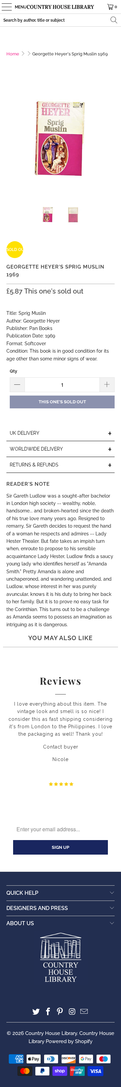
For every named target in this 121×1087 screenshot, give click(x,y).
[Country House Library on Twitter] (36, 1012)
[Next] (109, 139)
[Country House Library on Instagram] (72, 1012)
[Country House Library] (60, 7)
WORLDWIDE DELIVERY (61, 449)
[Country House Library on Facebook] (48, 1012)
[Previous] (11, 139)
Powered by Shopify (69, 1041)
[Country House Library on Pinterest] (60, 1012)
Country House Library (51, 1033)
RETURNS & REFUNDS (61, 465)
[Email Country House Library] (84, 1012)
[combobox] (60, 20)
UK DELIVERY (61, 433)
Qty (13, 371)
